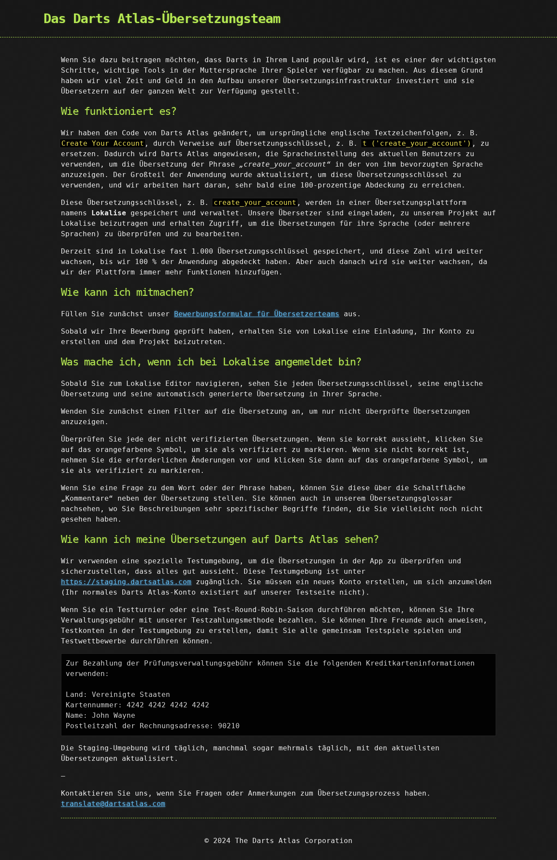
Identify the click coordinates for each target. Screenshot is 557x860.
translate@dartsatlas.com (113, 804)
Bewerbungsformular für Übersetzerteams (256, 314)
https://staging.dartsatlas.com (126, 582)
